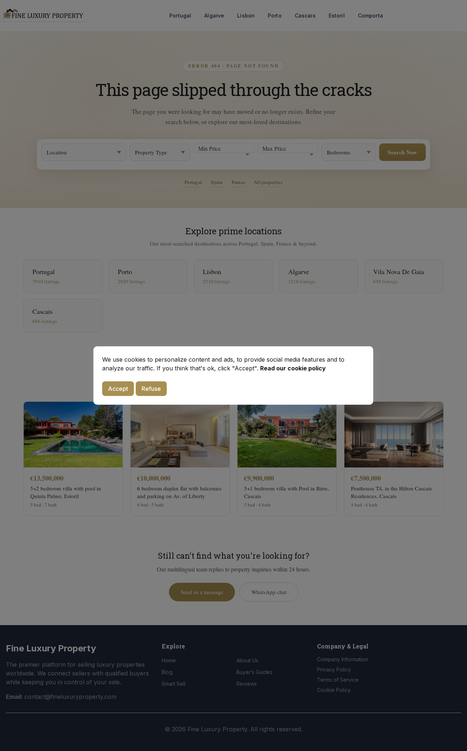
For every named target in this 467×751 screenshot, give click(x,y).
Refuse (151, 388)
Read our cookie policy (293, 368)
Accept (118, 388)
